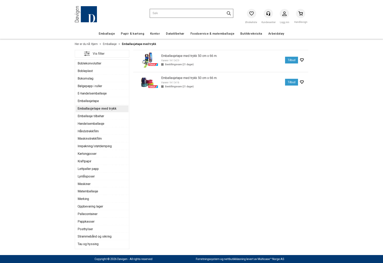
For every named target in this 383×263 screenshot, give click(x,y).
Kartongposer (87, 154)
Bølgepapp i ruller (90, 86)
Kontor (155, 33)
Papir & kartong (132, 33)
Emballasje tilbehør (91, 116)
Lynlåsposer (86, 176)
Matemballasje (88, 191)
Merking (83, 199)
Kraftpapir (84, 161)
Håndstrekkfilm (88, 131)
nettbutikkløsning (235, 259)
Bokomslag (85, 78)
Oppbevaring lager (90, 206)
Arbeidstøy (276, 33)
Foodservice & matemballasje (212, 33)
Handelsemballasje (91, 124)
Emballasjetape (88, 101)
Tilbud (291, 60)
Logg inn (284, 14)
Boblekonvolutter (89, 63)
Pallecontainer (88, 214)
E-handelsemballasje (92, 93)
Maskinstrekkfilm (90, 138)
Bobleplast (85, 71)
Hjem (94, 44)
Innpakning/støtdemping (95, 146)
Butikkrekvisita (251, 33)
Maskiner (84, 184)
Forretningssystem (208, 259)
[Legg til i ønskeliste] (301, 60)
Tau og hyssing (88, 244)
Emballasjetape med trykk (139, 44)
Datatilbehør (175, 33)
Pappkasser (86, 221)
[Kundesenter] (268, 13)
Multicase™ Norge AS (271, 259)
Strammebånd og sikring (95, 236)
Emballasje (107, 33)
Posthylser (85, 229)
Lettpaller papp (88, 169)
